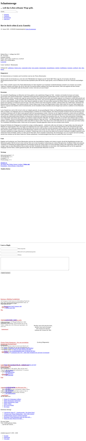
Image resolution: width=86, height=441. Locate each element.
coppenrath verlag (26, 68)
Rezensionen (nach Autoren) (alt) (13, 306)
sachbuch (75, 68)
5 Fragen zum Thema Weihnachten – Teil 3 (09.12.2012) (19, 414)
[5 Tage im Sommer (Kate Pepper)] (6, 182)
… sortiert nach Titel (9, 308)
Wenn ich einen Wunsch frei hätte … (23, 349)
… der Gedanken (8, 370)
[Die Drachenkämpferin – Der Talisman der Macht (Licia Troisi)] (6, 210)
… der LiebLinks (8, 375)
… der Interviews (8, 373)
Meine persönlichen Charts (11, 402)
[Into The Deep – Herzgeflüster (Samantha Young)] (6, 224)
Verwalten (6, 439)
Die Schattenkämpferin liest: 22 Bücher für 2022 (22, 351)
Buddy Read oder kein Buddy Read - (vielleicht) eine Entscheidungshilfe (15, 365)
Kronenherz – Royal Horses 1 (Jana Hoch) (15, 165)
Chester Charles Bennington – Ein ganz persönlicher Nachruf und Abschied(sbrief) (14, 343)
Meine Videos (7, 403)
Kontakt (6, 436)
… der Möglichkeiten (9, 387)
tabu (80, 68)
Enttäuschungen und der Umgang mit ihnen (15, 415)
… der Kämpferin (8, 390)
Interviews (7, 19)
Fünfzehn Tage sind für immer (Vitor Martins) (21, 348)
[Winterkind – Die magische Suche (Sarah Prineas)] (6, 196)
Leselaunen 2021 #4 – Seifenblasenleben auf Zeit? (22, 365)
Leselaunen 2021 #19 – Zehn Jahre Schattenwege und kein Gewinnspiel (30, 352)
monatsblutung (51, 68)
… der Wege (7, 389)
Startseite (6, 14)
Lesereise (6, 352)
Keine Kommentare (31, 29)
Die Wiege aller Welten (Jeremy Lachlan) (12, 163)
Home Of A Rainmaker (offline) (12, 399)
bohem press (17, 68)
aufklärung (11, 68)
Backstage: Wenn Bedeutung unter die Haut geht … (18, 417)
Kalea (5, 348)
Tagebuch (6, 16)
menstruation (42, 68)
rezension (69, 68)
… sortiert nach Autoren (10, 320)
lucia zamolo (35, 68)
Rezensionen (7, 17)
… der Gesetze (8, 392)
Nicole (6, 351)
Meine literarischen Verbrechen (12, 400)
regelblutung (63, 68)
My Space (6, 406)
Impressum (7, 437)
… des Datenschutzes (9, 393)
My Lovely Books (9, 405)
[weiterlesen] (5, 329)
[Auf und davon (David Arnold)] (6, 238)
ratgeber (57, 68)
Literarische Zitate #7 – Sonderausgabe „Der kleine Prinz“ (19, 412)
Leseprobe (3, 62)
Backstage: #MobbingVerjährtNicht (10, 299)
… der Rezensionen (9, 372)
